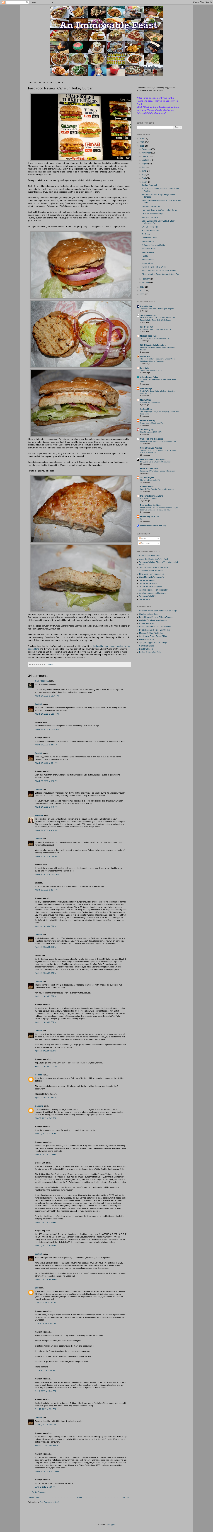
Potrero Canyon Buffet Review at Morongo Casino (159, 441)
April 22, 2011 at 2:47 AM (45, 1097)
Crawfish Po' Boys (147, 623)
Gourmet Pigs (146, 389)
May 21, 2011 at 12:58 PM (46, 1279)
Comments (145, 543)
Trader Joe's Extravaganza (150, 587)
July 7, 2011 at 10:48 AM (45, 1391)
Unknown (39, 1106)
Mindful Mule (145, 400)
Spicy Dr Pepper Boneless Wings (153, 643)
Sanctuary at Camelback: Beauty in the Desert (157, 471)
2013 (142, 139)
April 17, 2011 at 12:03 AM (46, 1066)
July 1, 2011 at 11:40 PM (45, 1370)
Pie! (141, 519)
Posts (143, 538)
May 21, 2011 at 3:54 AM (45, 1222)
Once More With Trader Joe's (151, 577)
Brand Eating (146, 306)
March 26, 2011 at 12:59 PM (47, 874)
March (145, 182)
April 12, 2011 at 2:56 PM (45, 1022)
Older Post (125, 1498)
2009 (142, 291)
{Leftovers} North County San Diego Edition (156, 329)
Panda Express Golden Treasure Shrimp (159, 271)
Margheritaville (148, 252)
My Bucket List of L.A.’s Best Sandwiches (156, 462)
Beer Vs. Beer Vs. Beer (150, 505)
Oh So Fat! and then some (151, 439)
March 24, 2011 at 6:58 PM (46, 830)
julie (37, 1288)
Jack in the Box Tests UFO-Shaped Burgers (157, 309)
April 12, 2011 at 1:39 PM (45, 996)
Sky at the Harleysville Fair (150, 480)
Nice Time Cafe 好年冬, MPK (151, 432)
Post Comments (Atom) (49, 1502)
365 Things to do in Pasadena (153, 345)
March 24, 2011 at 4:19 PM (46, 781)
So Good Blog (146, 409)
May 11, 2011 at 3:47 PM (45, 1118)
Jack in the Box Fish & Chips (154, 267)
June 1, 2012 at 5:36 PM (45, 1487)
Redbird (38, 1075)
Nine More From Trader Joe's (151, 574)
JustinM (38, 704)
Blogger (111, 1524)
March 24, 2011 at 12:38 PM (47, 729)
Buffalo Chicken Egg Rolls (150, 652)
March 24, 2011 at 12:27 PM (47, 714)
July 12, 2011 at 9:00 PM (45, 1425)
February (146, 279)
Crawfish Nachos (146, 646)
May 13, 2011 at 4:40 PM (45, 1134)
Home (79, 1498)
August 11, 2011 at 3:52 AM (46, 1445)
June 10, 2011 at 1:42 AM (45, 1303)
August (145, 164)
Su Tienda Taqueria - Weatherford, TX (154, 338)
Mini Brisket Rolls (146, 639)
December (146, 149)
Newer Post (34, 1498)
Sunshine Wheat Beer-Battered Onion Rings (158, 611)
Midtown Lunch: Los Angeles (153, 459)
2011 (142, 146)
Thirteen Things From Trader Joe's (153, 568)
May (144, 175)
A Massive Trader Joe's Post (151, 571)
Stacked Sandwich (149, 185)
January (145, 282)
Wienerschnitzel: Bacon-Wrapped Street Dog (160, 274)
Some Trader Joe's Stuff (149, 556)
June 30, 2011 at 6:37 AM (45, 1323)
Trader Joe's (144, 599)
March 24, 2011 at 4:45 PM (46, 807)
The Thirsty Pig (146, 430)
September (147, 160)
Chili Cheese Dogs (150, 227)
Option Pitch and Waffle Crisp (153, 526)
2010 (142, 287)
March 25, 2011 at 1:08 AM (46, 856)
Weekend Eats (148, 241)
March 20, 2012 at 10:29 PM (47, 1471)
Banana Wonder (147, 487)
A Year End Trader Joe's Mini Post (153, 559)
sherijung (39, 815)
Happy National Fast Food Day (152, 423)
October (145, 156)
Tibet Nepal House (149, 238)
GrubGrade (145, 356)
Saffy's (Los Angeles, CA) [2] (151, 370)
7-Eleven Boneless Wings (152, 214)
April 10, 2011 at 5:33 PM (45, 947)
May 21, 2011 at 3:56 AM (45, 1246)
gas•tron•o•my (146, 327)
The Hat (145, 256)
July (144, 167)
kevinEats (144, 368)
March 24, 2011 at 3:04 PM (46, 763)
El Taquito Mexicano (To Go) (153, 245)
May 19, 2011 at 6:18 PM (45, 1154)
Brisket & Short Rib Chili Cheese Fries (155, 627)
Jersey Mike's (147, 263)
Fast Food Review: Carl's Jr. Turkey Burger (159, 210)
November (146, 153)
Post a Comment (39, 1492)
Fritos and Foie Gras (149, 468)
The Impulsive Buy (148, 315)
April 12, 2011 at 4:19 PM (45, 1051)
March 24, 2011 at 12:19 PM (47, 696)
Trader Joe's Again (147, 580)
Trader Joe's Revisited (148, 583)
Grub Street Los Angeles (151, 448)
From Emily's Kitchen (149, 516)
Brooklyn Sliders (146, 649)
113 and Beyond (147, 478)
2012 (142, 142)
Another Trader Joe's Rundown (152, 593)
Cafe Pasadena (42, 681)
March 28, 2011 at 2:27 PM (46, 890)
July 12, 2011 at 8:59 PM (45, 1409)
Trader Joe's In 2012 (148, 596)
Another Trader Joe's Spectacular (153, 590)
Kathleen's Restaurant (151, 206)
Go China (146, 234)
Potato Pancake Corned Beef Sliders (154, 630)
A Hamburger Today (149, 377)
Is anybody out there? (148, 498)
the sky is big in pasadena (151, 496)
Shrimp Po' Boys (148, 249)
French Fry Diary (147, 420)
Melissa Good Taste (148, 336)
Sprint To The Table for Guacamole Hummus (157, 489)
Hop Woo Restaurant (150, 231)
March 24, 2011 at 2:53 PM (46, 745)
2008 (142, 294)
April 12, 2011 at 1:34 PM (45, 973)
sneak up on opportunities (150, 402)
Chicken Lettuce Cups (148, 614)
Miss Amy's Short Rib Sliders (151, 633)
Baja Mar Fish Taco (150, 217)
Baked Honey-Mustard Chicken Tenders (156, 617)
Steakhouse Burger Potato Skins (153, 636)
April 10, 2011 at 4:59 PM (45, 926)
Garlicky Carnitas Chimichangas (153, 620)
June (144, 171)
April (144, 178)
